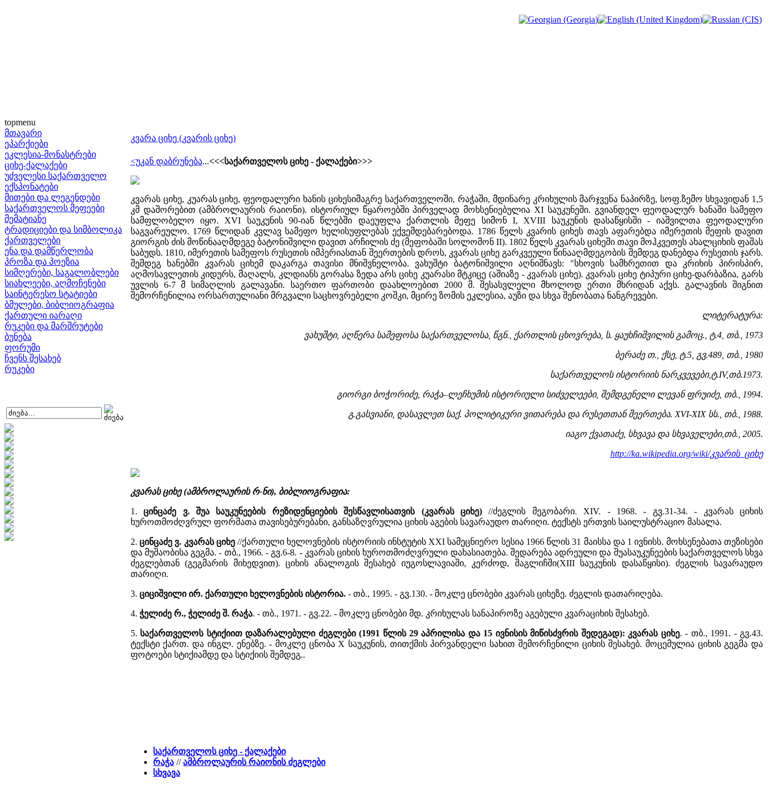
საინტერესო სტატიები (51, 294)
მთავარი (23, 133)
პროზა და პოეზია (42, 261)
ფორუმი (22, 347)
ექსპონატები (31, 186)
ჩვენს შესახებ (33, 358)
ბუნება (18, 337)
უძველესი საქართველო (56, 176)
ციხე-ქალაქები (36, 165)
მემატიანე (25, 219)
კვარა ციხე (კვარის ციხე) (183, 138)
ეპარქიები (26, 143)
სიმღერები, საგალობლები (62, 272)
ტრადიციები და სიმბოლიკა (63, 229)
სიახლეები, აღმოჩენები (55, 283)
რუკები (19, 369)
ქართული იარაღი (43, 315)
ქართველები (32, 240)
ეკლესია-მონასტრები (50, 154)
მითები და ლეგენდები (52, 197)
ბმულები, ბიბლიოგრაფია (59, 304)
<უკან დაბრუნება (166, 161)
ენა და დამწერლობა (49, 251)
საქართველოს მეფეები (55, 208)
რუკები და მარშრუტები (54, 326)
